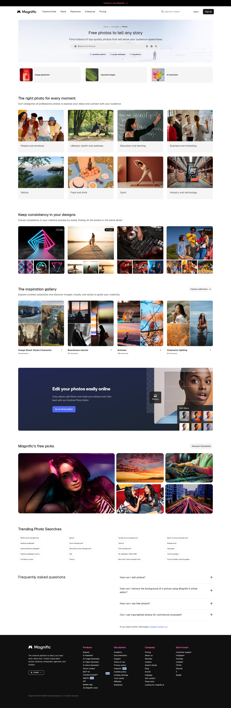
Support (117, 659)
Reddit (178, 675)
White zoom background (29, 538)
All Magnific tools (90, 688)
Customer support (183, 652)
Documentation (120, 655)
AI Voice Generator (91, 665)
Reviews (148, 659)
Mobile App (88, 684)
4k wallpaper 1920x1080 (127, 554)
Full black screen (26, 559)
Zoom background (76, 543)
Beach (71, 538)
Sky (70, 554)
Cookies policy (120, 672)
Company (150, 647)
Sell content (150, 678)
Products (87, 647)
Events (148, 672)
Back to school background (177, 538)
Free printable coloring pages (178, 559)
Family (71, 559)
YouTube (179, 659)
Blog (147, 668)
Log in (196, 11)
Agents (88, 678)
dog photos (136, 54)
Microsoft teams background (129, 559)
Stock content (89, 668)
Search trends (151, 665)
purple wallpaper (119, 54)
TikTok (179, 665)
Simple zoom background (127, 538)
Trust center (119, 678)
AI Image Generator (91, 659)
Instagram (180, 655)
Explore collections (199, 289)
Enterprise (118, 685)
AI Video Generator (91, 662)
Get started (120, 647)
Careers (148, 662)
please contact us (159, 626)
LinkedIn (179, 662)
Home (106, 27)
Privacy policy (120, 665)
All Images (115, 27)
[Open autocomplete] (74, 46)
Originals (120, 668)
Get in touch (182, 647)
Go (24, 508)
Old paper (171, 549)
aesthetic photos (99, 54)
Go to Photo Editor (64, 409)
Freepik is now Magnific (114, 3)
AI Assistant (88, 655)
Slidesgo (148, 675)
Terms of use (119, 662)
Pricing (102, 11)
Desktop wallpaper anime (30, 554)
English (36, 672)
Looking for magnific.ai (154, 685)
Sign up (208, 11)
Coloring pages (172, 554)
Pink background (124, 549)
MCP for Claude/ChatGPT (96, 673)
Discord (179, 668)
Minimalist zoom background (80, 549)
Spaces (86, 652)
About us (149, 655)
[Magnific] (39, 648)
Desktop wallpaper (27, 543)
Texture (121, 543)
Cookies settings (121, 675)
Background (171, 543)
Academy (118, 652)
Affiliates (117, 681)
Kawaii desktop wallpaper (30, 549)
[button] (36, 672)
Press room (149, 681)
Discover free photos (201, 446)
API (84, 681)
